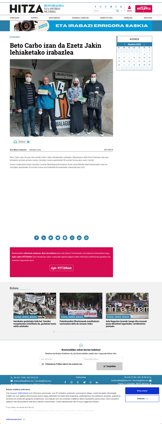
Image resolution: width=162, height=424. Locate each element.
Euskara (15, 37)
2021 (106, 150)
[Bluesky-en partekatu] (58, 237)
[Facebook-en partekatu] (36, 237)
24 (112, 150)
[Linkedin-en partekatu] (79, 237)
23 (149, 61)
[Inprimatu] (86, 237)
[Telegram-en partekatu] (65, 237)
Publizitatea (81, 377)
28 (125, 51)
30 (136, 51)
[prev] (124, 44)
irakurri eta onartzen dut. (64, 364)
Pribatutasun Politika (53, 364)
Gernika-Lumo (35, 150)
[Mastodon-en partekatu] (50, 237)
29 (130, 51)
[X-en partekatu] (43, 237)
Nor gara (148, 18)
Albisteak (14, 18)
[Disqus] (61, 199)
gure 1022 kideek (20, 393)
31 (140, 51)
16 (149, 58)
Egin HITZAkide (61, 268)
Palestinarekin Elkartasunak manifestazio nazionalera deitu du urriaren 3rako (79, 322)
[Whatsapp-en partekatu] (72, 237)
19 (129, 61)
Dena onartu (142, 391)
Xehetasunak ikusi (13, 419)
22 (144, 61)
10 (119, 58)
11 (124, 58)
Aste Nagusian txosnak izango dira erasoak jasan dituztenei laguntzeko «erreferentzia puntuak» (126, 323)
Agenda (34, 18)
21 (139, 61)
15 (144, 58)
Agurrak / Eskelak (80, 18)
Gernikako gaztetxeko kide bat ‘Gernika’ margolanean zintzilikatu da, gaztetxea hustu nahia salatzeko (34, 323)
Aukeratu (141, 399)
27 (120, 51)
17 (119, 61)
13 (134, 58)
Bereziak (128, 18)
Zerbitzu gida (106, 18)
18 (124, 61)
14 (139, 58)
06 (109, 150)
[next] (144, 44)
